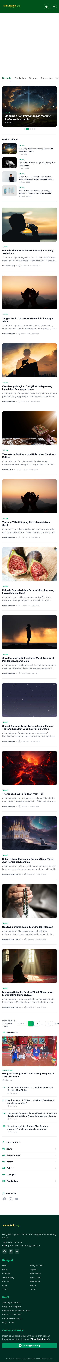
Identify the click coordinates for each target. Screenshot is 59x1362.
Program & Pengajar (11, 1306)
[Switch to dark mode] (46, 6)
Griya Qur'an (8, 1322)
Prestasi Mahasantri (11, 1314)
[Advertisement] (29, 44)
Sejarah (33, 78)
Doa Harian (35, 1281)
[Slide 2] (27, 129)
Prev (22, 1023)
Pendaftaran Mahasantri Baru (16, 1310)
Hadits (33, 1285)
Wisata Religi (8, 1277)
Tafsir (5, 1289)
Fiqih (4, 1285)
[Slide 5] (34, 129)
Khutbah (6, 1281)
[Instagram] (11, 1251)
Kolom (5, 1269)
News (5, 1265)
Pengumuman (36, 1265)
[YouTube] (17, 1251)
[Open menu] (54, 6)
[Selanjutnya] (53, 106)
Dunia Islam (46, 78)
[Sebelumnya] (5, 106)
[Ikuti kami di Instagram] (11, 1199)
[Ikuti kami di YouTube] (17, 1199)
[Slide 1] (24, 129)
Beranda (6, 78)
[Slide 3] (30, 129)
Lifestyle (6, 1273)
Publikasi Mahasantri (12, 1318)
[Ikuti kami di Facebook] (4, 1199)
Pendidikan (20, 78)
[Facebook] (4, 1251)
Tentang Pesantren (11, 1302)
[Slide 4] (32, 129)
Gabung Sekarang (31, 1345)
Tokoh (33, 1289)
